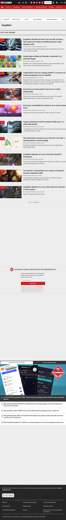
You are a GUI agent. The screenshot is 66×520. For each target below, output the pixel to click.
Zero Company (37, 19)
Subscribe (48, 2)
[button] (62, 2)
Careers (25, 510)
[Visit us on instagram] (31, 3)
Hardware (16, 7)
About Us (4, 502)
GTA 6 (26, 19)
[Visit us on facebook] (26, 3)
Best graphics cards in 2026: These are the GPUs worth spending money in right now (31, 410)
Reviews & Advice (41, 7)
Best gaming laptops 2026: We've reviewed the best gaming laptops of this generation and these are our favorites (33, 404)
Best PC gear (16, 19)
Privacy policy (6, 506)
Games (8, 7)
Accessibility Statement (8, 510)
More (58, 7)
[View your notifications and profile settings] (57, 2)
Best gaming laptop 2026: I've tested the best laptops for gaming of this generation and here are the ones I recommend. (33, 416)
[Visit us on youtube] (34, 3)
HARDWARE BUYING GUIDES (17, 362)
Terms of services (37, 286)
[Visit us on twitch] (37, 3)
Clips (63, 19)
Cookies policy (27, 506)
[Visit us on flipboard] (40, 3)
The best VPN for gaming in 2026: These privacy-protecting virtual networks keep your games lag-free (34, 398)
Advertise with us (48, 506)
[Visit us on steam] (23, 3)
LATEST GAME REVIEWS (49, 362)
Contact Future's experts (30, 502)
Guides (51, 7)
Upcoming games (52, 19)
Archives (36, 202)
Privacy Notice (39, 287)
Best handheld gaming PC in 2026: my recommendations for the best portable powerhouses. (34, 422)
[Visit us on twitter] (29, 3)
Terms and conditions (49, 502)
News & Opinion (27, 7)
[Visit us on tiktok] (42, 3)
